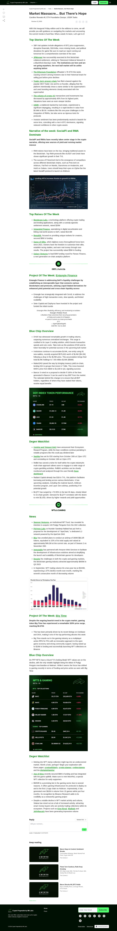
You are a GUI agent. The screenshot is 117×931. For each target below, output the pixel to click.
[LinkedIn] (85, 916)
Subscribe (103, 2)
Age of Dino (39, 774)
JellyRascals (39, 811)
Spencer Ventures (41, 522)
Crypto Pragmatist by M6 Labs (37, 9)
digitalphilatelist (47, 770)
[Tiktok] (95, 916)
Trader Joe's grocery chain (45, 81)
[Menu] (110, 2)
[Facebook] (99, 916)
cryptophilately (51, 767)
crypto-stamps (65, 767)
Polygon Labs (39, 529)
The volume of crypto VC (44, 96)
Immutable (38, 550)
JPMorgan (38, 57)
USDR (36, 105)
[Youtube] (90, 916)
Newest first (80, 819)
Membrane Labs (40, 220)
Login (95, 2)
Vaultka (37, 456)
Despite (37, 559)
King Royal (62, 809)
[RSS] (80, 921)
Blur (35, 538)
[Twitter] (80, 916)
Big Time (61, 615)
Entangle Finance (66, 275)
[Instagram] (104, 916)
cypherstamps (78, 767)
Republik (37, 236)
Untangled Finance (42, 229)
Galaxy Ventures (41, 254)
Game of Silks (40, 242)
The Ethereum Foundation (45, 72)
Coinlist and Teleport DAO (45, 447)
